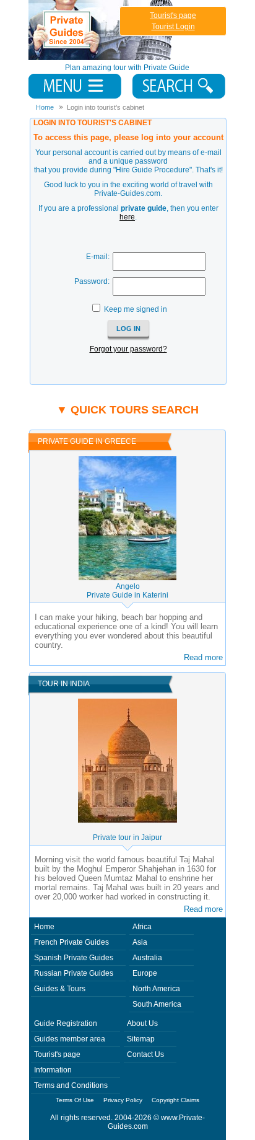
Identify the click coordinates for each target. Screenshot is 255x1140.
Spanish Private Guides (73, 957)
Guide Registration (65, 1023)
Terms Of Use (75, 1100)
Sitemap (141, 1039)
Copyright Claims (175, 1100)
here (127, 217)
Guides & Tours (59, 988)
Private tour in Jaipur (127, 837)
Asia (139, 942)
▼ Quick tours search (127, 410)
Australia (147, 957)
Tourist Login (173, 26)
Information (53, 1070)
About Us (142, 1023)
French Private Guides (71, 942)
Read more (203, 657)
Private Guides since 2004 (101, 30)
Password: (92, 281)
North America (156, 988)
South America (156, 1004)
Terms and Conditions (71, 1085)
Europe (144, 973)
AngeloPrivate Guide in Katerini (127, 590)
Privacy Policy (122, 1100)
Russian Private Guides (73, 973)
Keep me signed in (135, 309)
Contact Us (145, 1054)
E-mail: (98, 256)
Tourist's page (173, 15)
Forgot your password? (128, 349)
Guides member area (69, 1039)
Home (44, 926)
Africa (142, 926)
